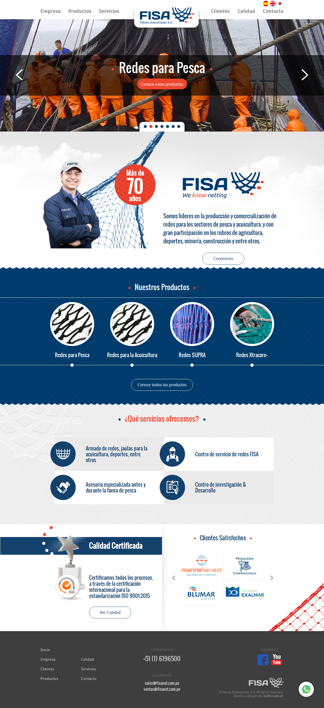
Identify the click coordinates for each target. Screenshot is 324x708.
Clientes (220, 11)
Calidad (246, 11)
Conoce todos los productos (162, 384)
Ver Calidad (110, 612)
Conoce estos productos (162, 84)
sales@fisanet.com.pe (162, 683)
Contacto (273, 11)
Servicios (109, 11)
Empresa (50, 11)
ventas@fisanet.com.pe (162, 689)
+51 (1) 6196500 (161, 658)
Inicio (45, 650)
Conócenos (223, 258)
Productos (79, 11)
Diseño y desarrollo (258, 696)
